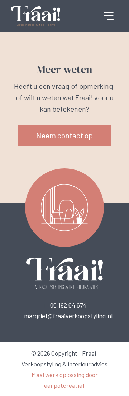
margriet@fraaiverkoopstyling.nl (68, 316)
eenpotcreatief (64, 385)
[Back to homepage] (35, 15)
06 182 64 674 (68, 305)
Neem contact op (64, 135)
